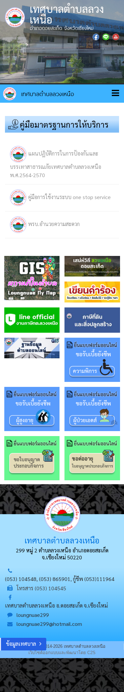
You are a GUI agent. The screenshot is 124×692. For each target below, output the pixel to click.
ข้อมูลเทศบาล (21, 643)
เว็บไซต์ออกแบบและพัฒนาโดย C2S (62, 652)
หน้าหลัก (38, 93)
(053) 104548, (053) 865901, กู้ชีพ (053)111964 (59, 578)
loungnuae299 (33, 614)
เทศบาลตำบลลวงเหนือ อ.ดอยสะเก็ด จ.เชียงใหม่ (56, 605)
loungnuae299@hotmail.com (49, 623)
